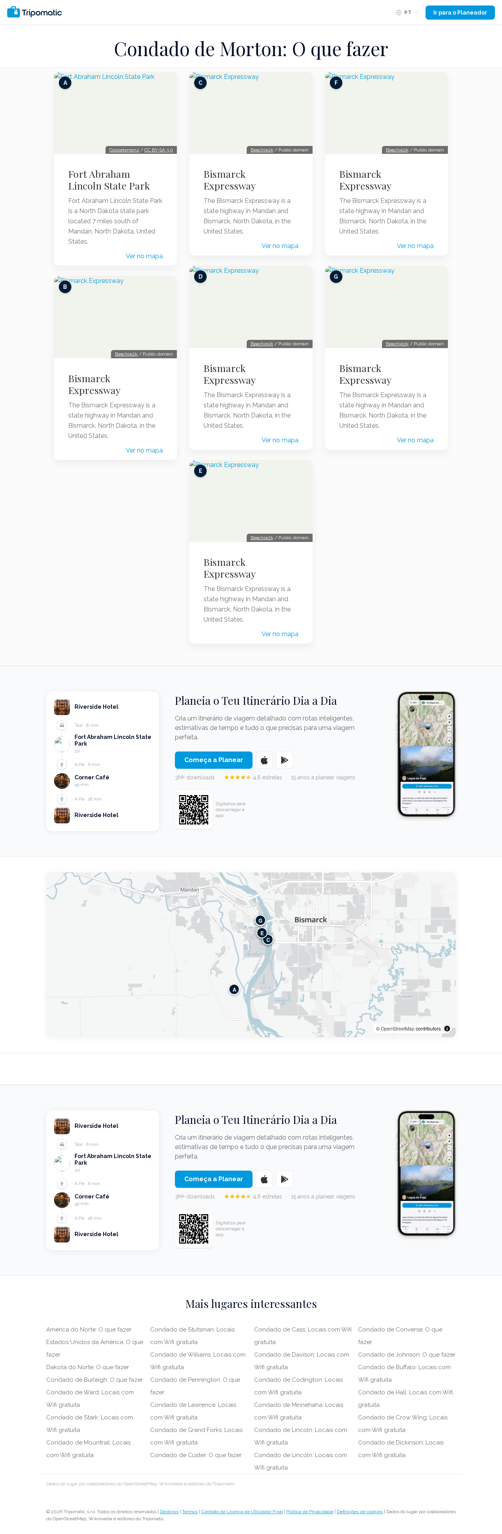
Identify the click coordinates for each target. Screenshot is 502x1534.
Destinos (169, 1511)
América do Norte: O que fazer (88, 1329)
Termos (190, 1511)
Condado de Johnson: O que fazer (406, 1354)
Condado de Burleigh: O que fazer (94, 1379)
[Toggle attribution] (447, 1028)
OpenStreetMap (398, 1028)
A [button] (234, 989)
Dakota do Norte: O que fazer (87, 1367)
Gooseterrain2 (124, 150)
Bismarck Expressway (94, 384)
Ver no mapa (144, 256)
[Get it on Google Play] (284, 760)
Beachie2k (126, 354)
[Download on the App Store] (264, 760)
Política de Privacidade (309, 1511)
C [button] (268, 939)
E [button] (262, 932)
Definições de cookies (360, 1511)
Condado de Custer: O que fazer (196, 1455)
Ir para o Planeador (460, 12)
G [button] (260, 920)
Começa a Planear (213, 760)
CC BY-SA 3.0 (158, 150)
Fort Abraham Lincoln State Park (109, 180)
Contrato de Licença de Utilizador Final (242, 1511)
